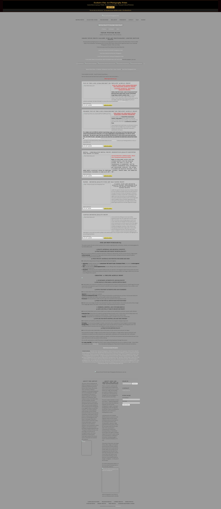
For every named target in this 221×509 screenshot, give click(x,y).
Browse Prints (80, 19)
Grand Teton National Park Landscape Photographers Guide (110, 56)
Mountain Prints (93, 351)
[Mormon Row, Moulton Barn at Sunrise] (106, 63)
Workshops (123, 19)
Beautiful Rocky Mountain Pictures (105, 352)
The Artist (114, 19)
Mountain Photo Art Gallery (123, 358)
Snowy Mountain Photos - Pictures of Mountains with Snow (110, 363)
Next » (118, 29)
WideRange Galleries (118, 506)
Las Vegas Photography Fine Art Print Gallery (109, 355)
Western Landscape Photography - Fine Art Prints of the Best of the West (105, 354)
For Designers (104, 19)
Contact (131, 19)
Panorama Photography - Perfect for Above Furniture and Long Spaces (112, 351)
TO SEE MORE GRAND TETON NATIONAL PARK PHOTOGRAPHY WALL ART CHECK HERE (103, 59)
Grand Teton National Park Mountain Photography (110, 53)
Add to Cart (107, 105)
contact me (114, 140)
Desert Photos (102, 503)
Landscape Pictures (93, 501)
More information (122, 101)
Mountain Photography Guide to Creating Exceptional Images (118, 362)
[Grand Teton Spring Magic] (91, 63)
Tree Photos (112, 503)
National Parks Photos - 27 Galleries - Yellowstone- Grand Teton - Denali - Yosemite (103, 69)
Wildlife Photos (106, 501)
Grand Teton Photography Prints (129, 69)
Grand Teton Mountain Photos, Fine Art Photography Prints (123, 360)
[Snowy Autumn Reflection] (136, 63)
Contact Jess (95, 344)
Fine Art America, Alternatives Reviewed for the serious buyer (103, 358)
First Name (124, 401)
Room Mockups (91, 503)
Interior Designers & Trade (126, 503)
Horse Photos (129, 501)
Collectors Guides (92, 19)
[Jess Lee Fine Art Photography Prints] (110, 15)
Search (143, 19)
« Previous (104, 29)
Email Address (125, 397)
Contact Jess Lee (126, 390)
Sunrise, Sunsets (135, 362)
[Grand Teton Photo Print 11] (123, 63)
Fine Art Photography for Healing (129, 354)
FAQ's (137, 19)
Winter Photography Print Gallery (126, 355)
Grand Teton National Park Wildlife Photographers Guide (110, 50)
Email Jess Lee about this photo (110, 347)
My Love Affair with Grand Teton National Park (100, 360)
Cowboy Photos (118, 501)
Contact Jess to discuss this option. (92, 138)
